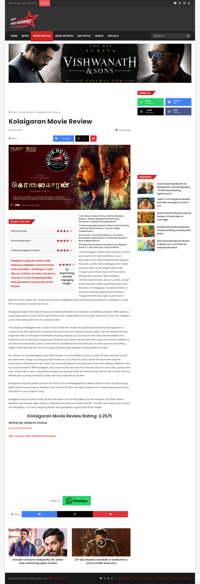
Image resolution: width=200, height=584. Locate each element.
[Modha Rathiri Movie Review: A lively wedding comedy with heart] (146, 231)
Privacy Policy (161, 578)
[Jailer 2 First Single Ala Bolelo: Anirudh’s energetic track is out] (146, 203)
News (25, 35)
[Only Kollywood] (24, 19)
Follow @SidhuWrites (20, 428)
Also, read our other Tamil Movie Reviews (32, 436)
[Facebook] (39, 514)
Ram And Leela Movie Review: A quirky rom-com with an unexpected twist (173, 244)
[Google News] (77, 500)
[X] (75, 514)
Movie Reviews (42, 35)
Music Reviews (64, 35)
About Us (137, 578)
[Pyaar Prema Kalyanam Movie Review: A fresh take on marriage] (146, 217)
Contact (148, 578)
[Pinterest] (93, 138)
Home (14, 35)
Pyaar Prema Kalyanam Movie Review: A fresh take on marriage (174, 216)
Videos (99, 35)
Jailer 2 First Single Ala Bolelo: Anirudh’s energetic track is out (174, 202)
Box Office (84, 35)
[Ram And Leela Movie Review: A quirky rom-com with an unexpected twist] (146, 245)
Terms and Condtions (180, 578)
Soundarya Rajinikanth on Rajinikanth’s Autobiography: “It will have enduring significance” (174, 188)
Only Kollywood (59, 578)
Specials (113, 35)
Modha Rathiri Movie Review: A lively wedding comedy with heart (174, 230)
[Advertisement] (115, 19)
